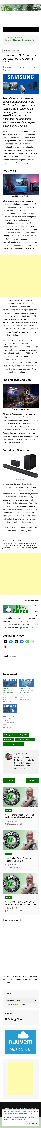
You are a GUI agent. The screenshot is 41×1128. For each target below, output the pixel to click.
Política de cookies (20, 1119)
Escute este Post (12, 51)
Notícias (7, 70)
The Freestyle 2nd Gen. (14, 744)
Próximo (31, 781)
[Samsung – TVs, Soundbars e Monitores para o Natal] (10, 683)
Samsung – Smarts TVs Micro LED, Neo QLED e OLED (26, 690)
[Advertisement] (20, 276)
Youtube (32, 624)
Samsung (9, 739)
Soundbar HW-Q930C (25, 739)
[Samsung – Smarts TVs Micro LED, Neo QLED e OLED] (26, 683)
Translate (22, 1004)
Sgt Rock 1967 (10, 67)
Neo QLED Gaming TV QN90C (16, 735)
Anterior (10, 781)
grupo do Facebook (28, 628)
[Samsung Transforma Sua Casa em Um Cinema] (10, 708)
